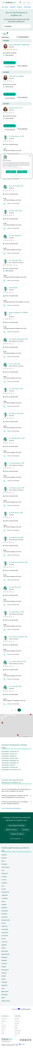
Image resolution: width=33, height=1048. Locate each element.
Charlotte (4, 876)
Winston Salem (6, 1001)
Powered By (15, 1009)
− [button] (2, 718)
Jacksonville (5, 932)
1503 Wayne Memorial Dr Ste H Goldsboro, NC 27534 (16, 302)
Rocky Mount (5, 970)
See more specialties (15, 838)
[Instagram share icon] (23, 1040)
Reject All (11, 171)
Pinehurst (4, 963)
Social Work (25, 829)
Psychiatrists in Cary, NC (8, 765)
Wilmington (5, 994)
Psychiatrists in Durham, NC (9, 754)
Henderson (5, 917)
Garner (3, 901)
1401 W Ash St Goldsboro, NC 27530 (12, 150)
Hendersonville (6, 920)
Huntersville (5, 929)
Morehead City (6, 954)
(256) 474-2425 (10, 63)
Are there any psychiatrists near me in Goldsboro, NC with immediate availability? (15, 802)
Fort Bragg (4, 898)
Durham (4, 889)
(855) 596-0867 (10, 94)
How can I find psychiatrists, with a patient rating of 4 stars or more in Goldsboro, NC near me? (16, 790)
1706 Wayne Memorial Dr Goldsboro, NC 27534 (14, 277)
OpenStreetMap (25, 736)
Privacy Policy (10, 166)
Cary (3, 870)
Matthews (4, 945)
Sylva (3, 988)
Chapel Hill (5, 873)
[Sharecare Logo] (10, 2)
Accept (22, 171)
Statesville (4, 985)
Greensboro (5, 911)
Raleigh (4, 967)
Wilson (3, 998)
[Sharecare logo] (16, 1039)
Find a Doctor (5, 7)
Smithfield (4, 982)
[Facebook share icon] (21, 1040)
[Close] (30, 156)
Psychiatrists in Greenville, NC (10, 758)
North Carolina (27, 7)
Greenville (4, 914)
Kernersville (5, 935)
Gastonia (4, 904)
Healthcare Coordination (17, 834)
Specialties (12, 7)
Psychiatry (19, 7)
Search (20, 2)
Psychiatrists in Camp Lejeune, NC (11, 769)
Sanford (4, 976)
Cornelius (4, 883)
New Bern (4, 960)
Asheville (4, 858)
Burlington (4, 864)
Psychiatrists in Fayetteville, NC (10, 763)
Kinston (4, 939)
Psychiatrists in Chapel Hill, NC (10, 751)
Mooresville (5, 951)
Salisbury (4, 973)
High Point (4, 926)
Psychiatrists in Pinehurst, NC (10, 767)
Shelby (3, 979)
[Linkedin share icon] (25, 1040)
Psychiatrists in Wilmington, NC (10, 760)
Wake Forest (5, 991)
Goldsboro (4, 907)
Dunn (3, 886)
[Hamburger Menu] (4, 2)
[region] (16, 166)
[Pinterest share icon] (30, 1040)
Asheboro (4, 855)
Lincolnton (4, 942)
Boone (3, 861)
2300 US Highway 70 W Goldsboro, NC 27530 (14, 700)
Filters (5, 34)
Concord (4, 880)
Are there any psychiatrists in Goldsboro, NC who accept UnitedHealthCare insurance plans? (15, 796)
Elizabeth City (5, 892)
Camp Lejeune (6, 867)
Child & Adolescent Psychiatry (16, 825)
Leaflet (19, 736)
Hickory (4, 923)
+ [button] (2, 716)
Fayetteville (5, 895)
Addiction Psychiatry (11, 829)
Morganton (4, 957)
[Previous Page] (12, 710)
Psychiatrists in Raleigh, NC (9, 756)
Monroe (4, 948)
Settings (16, 175)
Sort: (22, 37)
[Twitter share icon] (28, 1040)
